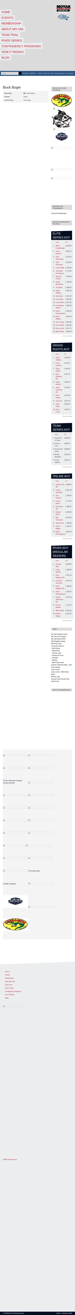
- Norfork (54, 660)
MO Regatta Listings (58, 641)
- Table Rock (55, 651)
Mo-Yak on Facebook (58, 636)
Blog (5, 57)
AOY (66, 242)
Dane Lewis (60, 328)
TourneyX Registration (59, 213)
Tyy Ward (59, 287)
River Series (11, 40)
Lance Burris (60, 302)
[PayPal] (4, 955)
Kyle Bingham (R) (59, 376)
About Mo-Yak (12, 29)
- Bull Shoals (55, 648)
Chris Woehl (60, 325)
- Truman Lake (56, 653)
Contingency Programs (21, 46)
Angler (57, 242)
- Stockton (54, 658)
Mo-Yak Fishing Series (24, 73)
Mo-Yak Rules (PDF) (58, 639)
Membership (11, 23)
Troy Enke (59, 296)
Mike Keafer (60, 331)
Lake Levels (55, 669)
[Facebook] (2, 955)
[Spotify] (5, 955)
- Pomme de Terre (57, 655)
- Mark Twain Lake (57, 662)
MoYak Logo (55, 676)
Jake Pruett (59, 523)
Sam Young (60, 322)
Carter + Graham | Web (64, 1313)
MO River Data (56, 643)
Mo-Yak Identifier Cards (59, 634)
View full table (67, 336)
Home (5, 12)
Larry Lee (59, 401)
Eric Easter (59, 299)
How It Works (12, 52)
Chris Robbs (60, 268)
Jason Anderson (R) (59, 390)
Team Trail (10, 34)
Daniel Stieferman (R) (59, 599)
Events (7, 17)
